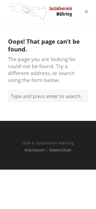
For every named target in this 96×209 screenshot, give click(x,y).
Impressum (35, 149)
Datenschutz (60, 149)
